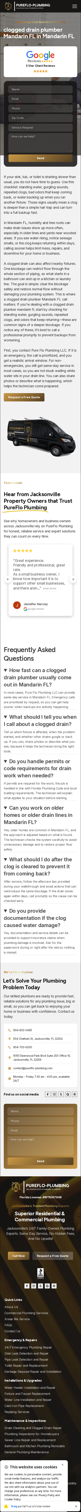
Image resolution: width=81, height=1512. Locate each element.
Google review (35, 604)
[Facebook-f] (47, 1094)
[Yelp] (61, 1094)
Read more (33, 584)
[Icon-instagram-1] (54, 1094)
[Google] (67, 1094)
